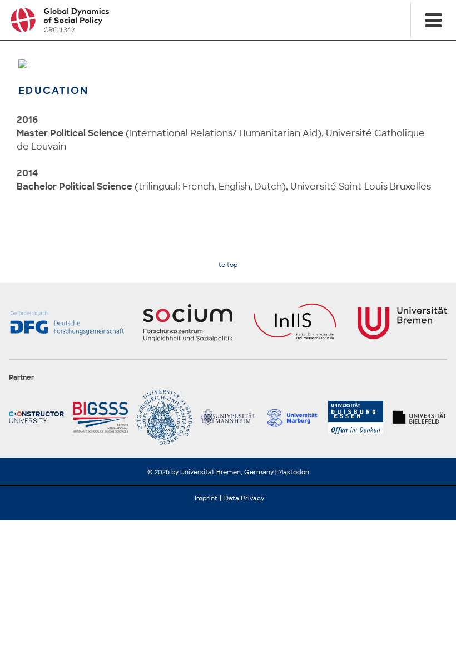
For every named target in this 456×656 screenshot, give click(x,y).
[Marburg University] (291, 417)
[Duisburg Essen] (355, 417)
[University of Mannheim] (228, 417)
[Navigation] (433, 20)
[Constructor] (36, 417)
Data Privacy (244, 498)
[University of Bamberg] (164, 417)
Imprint (206, 498)
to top (228, 265)
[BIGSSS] (100, 417)
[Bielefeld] (419, 417)
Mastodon (293, 472)
